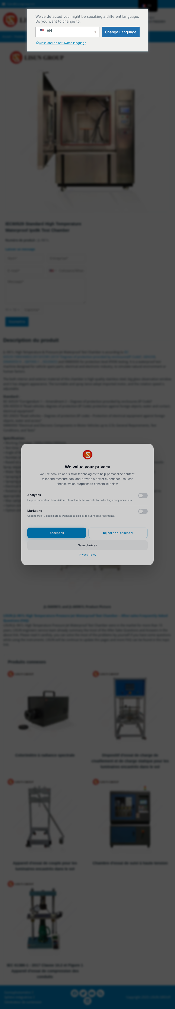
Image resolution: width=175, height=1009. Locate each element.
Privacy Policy (87, 554)
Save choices (87, 545)
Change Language (120, 32)
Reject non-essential (118, 533)
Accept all (57, 533)
